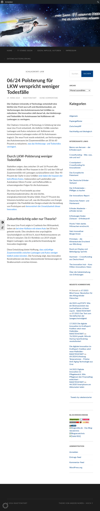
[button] (5, 505)
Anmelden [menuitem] (9, 2)
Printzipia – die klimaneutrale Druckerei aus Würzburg (79, 241)
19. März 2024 (13, 98)
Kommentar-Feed (76, 462)
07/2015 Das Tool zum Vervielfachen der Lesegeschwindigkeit (80, 316)
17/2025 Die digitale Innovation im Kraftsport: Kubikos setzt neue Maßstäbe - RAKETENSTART (80, 329)
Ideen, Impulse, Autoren (49, 51)
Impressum (71, 51)
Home (9, 51)
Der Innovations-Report (79, 196)
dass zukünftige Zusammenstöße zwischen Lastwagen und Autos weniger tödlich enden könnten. (32, 253)
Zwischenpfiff (75, 126)
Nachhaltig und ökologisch (80, 131)
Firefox (74, 425)
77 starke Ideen (24, 51)
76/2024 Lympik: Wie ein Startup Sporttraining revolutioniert (80, 338)
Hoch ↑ (89, 503)
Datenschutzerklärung (19, 59)
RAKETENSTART (50, 21)
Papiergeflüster (75, 121)
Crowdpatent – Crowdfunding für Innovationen (77, 165)
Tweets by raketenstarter (81, 397)
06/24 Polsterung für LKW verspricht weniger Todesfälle (33, 86)
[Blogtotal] (84, 423)
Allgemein (73, 116)
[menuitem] (2, 2)
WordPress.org (75, 468)
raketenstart (30, 98)
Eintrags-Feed (75, 457)
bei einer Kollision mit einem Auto (31, 229)
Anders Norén (77, 503)
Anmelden (73, 452)
